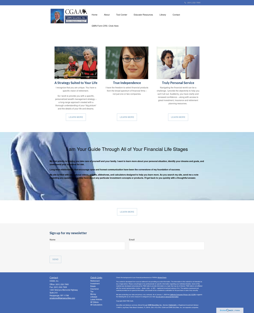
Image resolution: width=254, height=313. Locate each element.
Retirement (95, 280)
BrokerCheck (162, 277)
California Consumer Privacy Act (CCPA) (183, 294)
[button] (107, 14)
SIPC (175, 305)
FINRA (171, 305)
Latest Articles (96, 299)
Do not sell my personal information (167, 297)
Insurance (94, 288)
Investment (95, 283)
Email (132, 239)
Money (93, 294)
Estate (93, 286)
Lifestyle (93, 296)
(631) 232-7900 (193, 2)
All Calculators (96, 304)
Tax (91, 291)
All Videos (94, 302)
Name (52, 239)
